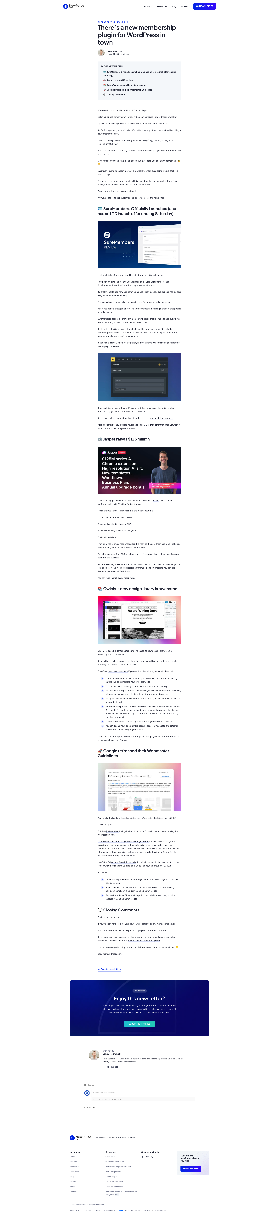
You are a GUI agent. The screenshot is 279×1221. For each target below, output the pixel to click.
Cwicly (101, 651)
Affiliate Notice (160, 1210)
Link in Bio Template (114, 1182)
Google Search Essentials (123, 862)
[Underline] (99, 1099)
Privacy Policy (75, 1210)
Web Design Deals (113, 1172)
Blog (174, 6)
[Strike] (102, 1099)
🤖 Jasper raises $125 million (118, 80)
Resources (162, 6)
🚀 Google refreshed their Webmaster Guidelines (127, 90)
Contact (73, 1192)
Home (72, 1157)
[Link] (118, 1099)
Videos (184, 6)
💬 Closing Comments (114, 94)
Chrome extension (145, 568)
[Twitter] (152, 1156)
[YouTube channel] (147, 1156)
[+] (124, 1099)
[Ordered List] (105, 1099)
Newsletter (74, 1167)
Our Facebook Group (114, 1162)
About (72, 1187)
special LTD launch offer (148, 425)
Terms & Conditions (92, 1210)
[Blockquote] (112, 1099)
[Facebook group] (142, 1156)
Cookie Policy (109, 1210)
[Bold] (93, 1099)
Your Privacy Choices (132, 1210)
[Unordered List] (109, 1099)
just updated (112, 831)
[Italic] (96, 1099)
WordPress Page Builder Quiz (118, 1167)
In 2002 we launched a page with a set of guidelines (123, 841)
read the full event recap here (120, 578)
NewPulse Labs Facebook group (144, 940)
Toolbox (148, 6)
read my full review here (161, 418)
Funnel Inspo (111, 1177)
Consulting (110, 1157)
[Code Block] (115, 1099)
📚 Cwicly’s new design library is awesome (124, 85)
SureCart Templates (114, 1187)
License (147, 1210)
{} (121, 1099)
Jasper (156, 500)
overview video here (118, 671)
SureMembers (156, 275)
